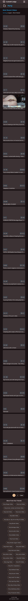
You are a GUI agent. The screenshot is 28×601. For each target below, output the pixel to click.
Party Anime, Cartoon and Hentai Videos (14, 508)
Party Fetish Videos (7, 546)
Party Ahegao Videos (8, 504)
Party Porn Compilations (14, 565)
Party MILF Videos (21, 558)
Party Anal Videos (21, 504)
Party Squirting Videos (14, 581)
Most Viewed (16, 13)
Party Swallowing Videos (14, 589)
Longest (9, 13)
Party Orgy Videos (8, 562)
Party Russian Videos (14, 573)
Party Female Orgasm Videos (14, 542)
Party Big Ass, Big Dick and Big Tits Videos (14, 519)
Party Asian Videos (20, 512)
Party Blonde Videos (14, 523)
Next (21, 495)
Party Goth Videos (20, 546)
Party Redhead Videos (14, 569)
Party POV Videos (20, 562)
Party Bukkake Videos (14, 535)
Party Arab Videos (8, 512)
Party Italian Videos (7, 554)
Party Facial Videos (14, 538)
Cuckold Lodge (11, 2)
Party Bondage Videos (14, 527)
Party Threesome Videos (14, 592)
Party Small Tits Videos (14, 577)
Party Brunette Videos (14, 531)
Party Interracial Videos (14, 550)
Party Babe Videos (14, 515)
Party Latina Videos (20, 554)
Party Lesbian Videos (8, 558)
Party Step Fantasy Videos (14, 585)
